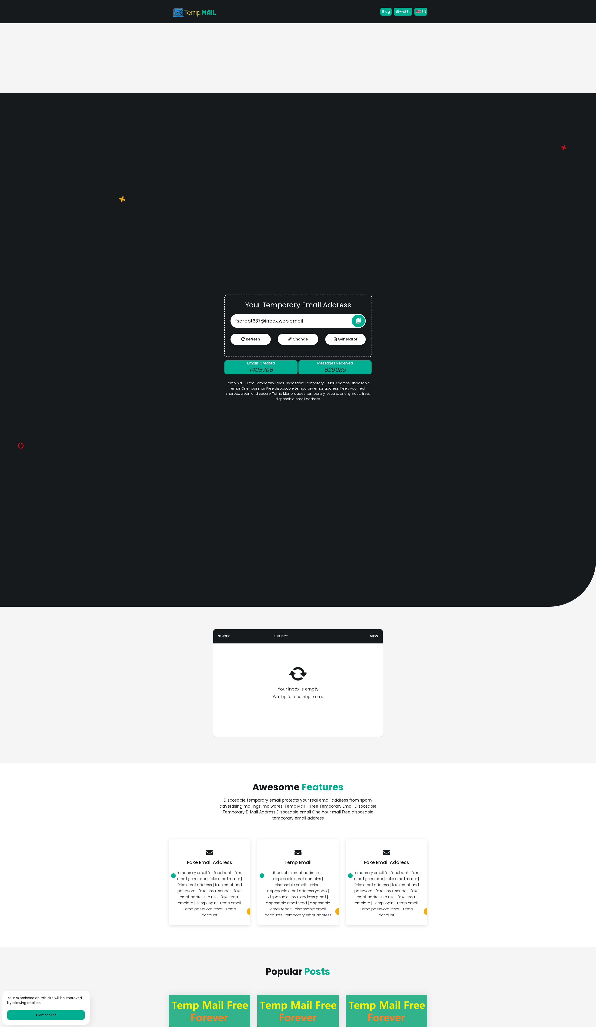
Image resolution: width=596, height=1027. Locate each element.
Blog (386, 11)
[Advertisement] (298, 58)
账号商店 (403, 11)
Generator (347, 339)
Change (300, 339)
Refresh (252, 339)
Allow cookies (46, 1015)
